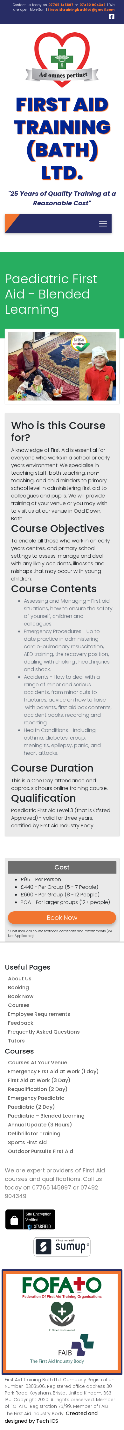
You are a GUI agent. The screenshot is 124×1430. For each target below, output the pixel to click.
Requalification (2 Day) (38, 1089)
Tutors (16, 1040)
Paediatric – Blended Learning (46, 1115)
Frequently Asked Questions (44, 1032)
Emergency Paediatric (36, 1098)
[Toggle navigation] (103, 224)
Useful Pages (28, 967)
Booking (18, 987)
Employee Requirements (39, 1014)
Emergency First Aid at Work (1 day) (53, 1071)
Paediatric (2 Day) (31, 1107)
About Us (19, 978)
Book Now (20, 996)
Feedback (20, 1023)
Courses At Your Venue (37, 1062)
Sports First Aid (27, 1142)
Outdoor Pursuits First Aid (40, 1151)
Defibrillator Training (34, 1133)
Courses (19, 1005)
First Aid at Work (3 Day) (39, 1080)
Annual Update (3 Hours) (40, 1124)
